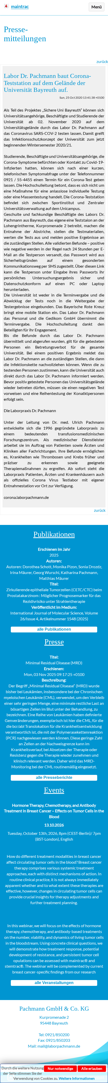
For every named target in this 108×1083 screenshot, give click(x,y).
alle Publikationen (54, 629)
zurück (102, 61)
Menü (96, 6)
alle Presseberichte (54, 777)
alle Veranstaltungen (54, 983)
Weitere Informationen (77, 1078)
